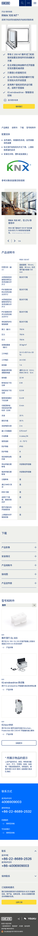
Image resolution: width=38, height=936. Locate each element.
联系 (4, 851)
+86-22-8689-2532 (17, 811)
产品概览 (5, 127)
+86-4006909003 (15, 866)
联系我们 (19, 106)
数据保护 (15, 926)
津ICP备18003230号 (7, 928)
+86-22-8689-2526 (17, 859)
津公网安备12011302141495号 (13, 931)
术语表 (21, 926)
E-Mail (8, 771)
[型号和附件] (19, 605)
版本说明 (27, 926)
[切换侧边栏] (28, 3)
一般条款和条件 (6, 926)
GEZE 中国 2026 (6, 923)
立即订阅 (19, 902)
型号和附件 (31, 127)
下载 (22, 127)
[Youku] (32, 919)
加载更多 (19, 743)
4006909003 (12, 802)
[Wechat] (25, 919)
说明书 (14, 127)
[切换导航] (35, 3)
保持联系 (6, 876)
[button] (8, 240)
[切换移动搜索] (22, 3)
